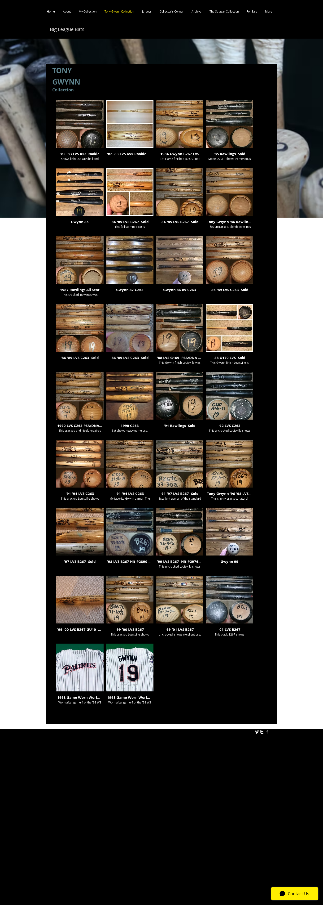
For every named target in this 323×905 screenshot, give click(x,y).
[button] (80, 133)
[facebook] (267, 732)
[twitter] (262, 732)
